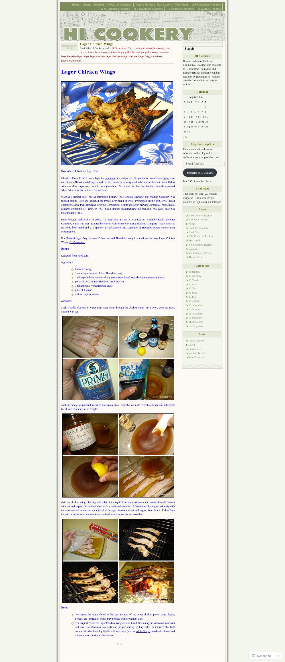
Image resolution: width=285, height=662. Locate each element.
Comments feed (197, 353)
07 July (192, 296)
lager (86, 56)
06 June (193, 292)
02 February (195, 276)
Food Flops (182, 4)
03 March (194, 280)
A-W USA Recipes (209, 8)
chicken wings (116, 52)
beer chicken (87, 52)
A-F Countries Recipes (206, 4)
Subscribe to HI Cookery (200, 172)
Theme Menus (144, 4)
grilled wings (151, 52)
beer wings (101, 52)
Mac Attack (164, 4)
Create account (196, 340)
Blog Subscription (202, 144)
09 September (196, 305)
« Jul (185, 137)
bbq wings (158, 48)
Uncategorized (196, 326)
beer (168, 48)
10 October (194, 309)
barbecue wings (143, 48)
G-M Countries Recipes (115, 8)
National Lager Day (139, 56)
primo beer (156, 56)
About (87, 4)
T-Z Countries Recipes (180, 8)
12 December (119, 48)
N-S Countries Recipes (148, 8)
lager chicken (97, 56)
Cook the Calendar (120, 4)
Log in (192, 344)
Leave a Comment (71, 60)
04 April (193, 284)
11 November (196, 313)
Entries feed (195, 349)
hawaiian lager (74, 56)
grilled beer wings (134, 52)
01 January (194, 271)
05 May (193, 288)
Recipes (99, 4)
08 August (194, 300)
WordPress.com (197, 357)
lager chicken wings (116, 56)
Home (75, 4)
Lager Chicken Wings (97, 43)
